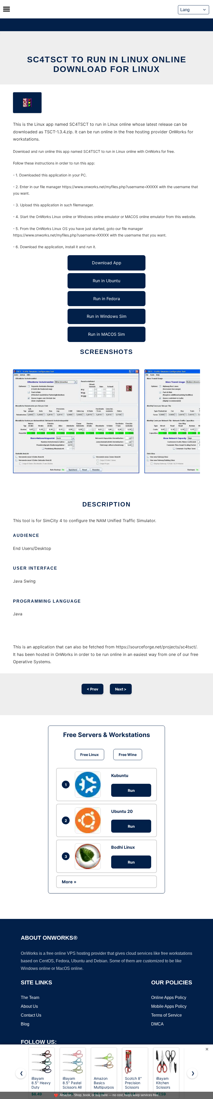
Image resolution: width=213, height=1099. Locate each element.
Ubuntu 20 (122, 811)
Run (131, 790)
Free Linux (89, 754)
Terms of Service (166, 1015)
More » (69, 881)
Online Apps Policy (168, 997)
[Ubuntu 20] (89, 820)
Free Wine (128, 754)
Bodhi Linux (123, 847)
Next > (121, 689)
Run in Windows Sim (107, 316)
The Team (30, 997)
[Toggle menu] (6, 9)
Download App (106, 262)
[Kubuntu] (89, 785)
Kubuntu (119, 775)
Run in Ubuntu (106, 280)
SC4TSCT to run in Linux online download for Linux (106, 64)
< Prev (92, 689)
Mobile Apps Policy (169, 1006)
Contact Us (31, 1015)
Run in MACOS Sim (106, 334)
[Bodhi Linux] (89, 856)
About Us (29, 1006)
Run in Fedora (106, 298)
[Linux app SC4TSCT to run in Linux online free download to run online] (27, 102)
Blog (25, 1024)
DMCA (157, 1024)
